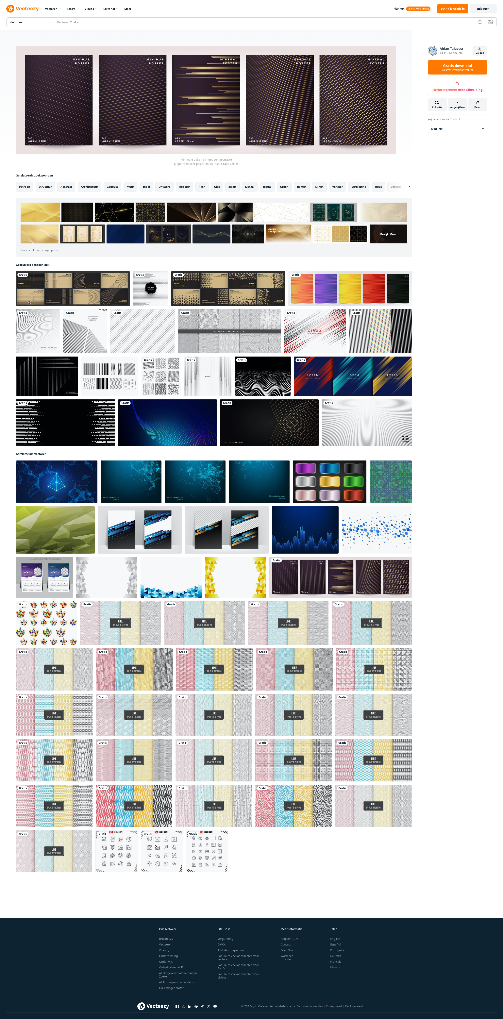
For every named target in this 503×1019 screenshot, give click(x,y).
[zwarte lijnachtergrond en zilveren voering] (47, 376)
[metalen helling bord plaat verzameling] (329, 481)
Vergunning (225, 939)
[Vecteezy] (22, 9)
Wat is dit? (455, 119)
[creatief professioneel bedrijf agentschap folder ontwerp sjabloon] (44, 577)
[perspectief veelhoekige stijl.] (55, 530)
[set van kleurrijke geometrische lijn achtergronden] (350, 288)
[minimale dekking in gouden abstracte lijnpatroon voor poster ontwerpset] (340, 577)
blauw (267, 187)
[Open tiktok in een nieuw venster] (202, 1006)
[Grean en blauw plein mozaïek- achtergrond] (391, 481)
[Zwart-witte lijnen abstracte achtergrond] (65, 422)
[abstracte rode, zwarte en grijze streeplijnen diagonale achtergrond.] (315, 331)
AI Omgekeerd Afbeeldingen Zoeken (178, 974)
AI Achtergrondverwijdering (177, 982)
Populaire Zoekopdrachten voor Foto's (238, 966)
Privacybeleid (334, 1006)
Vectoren (51, 9)
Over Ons (287, 950)
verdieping (358, 187)
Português (337, 950)
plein (202, 187)
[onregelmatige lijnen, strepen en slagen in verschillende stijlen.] (161, 376)
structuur (45, 187)
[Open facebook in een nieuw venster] (177, 1006)
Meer (127, 9)
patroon (24, 187)
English (335, 939)
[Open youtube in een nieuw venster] (215, 1006)
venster (337, 187)
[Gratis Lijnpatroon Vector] (380, 331)
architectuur (89, 187)
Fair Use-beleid (354, 1006)
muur (130, 187)
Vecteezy (165, 944)
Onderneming (168, 956)
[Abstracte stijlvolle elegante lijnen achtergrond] (38, 331)
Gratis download (457, 67)
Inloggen (483, 8)
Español (335, 944)
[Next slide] (405, 187)
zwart (232, 187)
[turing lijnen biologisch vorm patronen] (293, 806)
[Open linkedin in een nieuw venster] (189, 1006)
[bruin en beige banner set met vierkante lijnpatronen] (228, 288)
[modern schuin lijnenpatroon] (142, 331)
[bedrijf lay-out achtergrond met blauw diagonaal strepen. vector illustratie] (140, 530)
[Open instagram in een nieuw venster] (183, 1006)
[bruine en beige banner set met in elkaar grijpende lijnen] (73, 288)
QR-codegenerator (171, 988)
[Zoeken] (480, 22)
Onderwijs (166, 961)
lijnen (319, 187)
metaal (249, 187)
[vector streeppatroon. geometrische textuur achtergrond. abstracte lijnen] (207, 376)
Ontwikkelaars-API (171, 967)
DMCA (222, 944)
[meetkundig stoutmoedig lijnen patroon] (134, 806)
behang (396, 187)
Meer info (437, 128)
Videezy (164, 950)
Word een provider (287, 957)
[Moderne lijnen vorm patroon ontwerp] (150, 288)
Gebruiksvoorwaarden (310, 1006)
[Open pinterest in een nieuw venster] (196, 1006)
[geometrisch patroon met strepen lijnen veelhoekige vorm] (229, 331)
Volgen (480, 53)
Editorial (109, 9)
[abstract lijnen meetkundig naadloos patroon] (134, 669)
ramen (302, 187)
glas (217, 187)
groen (284, 187)
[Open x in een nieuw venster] (208, 1006)
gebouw (112, 187)
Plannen (399, 8)
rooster (184, 187)
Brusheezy (166, 939)
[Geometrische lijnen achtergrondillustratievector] (85, 331)
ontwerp (165, 187)
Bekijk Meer (388, 234)
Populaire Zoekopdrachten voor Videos (238, 975)
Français (335, 961)
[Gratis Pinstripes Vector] (109, 376)
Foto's (71, 9)
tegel (146, 187)
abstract (66, 187)
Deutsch (335, 956)
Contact (286, 944)
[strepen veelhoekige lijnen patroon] (204, 623)
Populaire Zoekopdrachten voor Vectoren (238, 957)
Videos (89, 9)
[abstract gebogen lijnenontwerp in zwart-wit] (263, 376)
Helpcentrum (289, 939)
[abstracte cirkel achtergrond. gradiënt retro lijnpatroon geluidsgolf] (367, 422)
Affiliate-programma (231, 950)
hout (378, 187)
